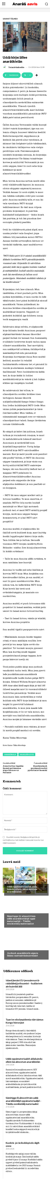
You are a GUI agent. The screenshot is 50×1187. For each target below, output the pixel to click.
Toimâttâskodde (16, 67)
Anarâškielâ (10, 754)
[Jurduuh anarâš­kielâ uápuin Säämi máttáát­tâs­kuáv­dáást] (25, 944)
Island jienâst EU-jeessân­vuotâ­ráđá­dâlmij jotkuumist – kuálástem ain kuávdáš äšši (24, 983)
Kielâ (9, 881)
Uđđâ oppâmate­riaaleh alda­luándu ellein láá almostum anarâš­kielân (22, 889)
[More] (37, 75)
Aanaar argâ (13, 948)
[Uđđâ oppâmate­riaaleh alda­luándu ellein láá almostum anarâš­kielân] (25, 880)
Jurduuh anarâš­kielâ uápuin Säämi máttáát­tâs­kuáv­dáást (22, 954)
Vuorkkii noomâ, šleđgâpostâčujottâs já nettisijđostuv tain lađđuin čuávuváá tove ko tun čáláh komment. (23, 840)
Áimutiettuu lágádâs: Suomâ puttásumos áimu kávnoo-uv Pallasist (13, 769)
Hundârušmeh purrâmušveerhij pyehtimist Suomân (37, 768)
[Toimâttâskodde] (5, 67)
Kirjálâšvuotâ (27, 754)
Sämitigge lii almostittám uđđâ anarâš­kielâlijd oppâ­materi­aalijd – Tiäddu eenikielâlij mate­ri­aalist (21, 920)
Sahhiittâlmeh (10, 19)
